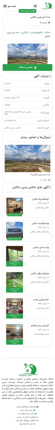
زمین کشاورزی (20, 111)
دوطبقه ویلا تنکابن (40, 199)
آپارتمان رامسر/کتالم (40, 325)
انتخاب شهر (12, 6)
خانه (47, 32)
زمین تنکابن (9, 127)
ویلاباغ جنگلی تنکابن (40, 273)
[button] (35, 6)
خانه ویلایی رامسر (41, 299)
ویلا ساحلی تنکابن (41, 247)
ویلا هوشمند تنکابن (40, 223)
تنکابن (24, 32)
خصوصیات (37, 32)
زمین (29, 111)
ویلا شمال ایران (8, 112)
